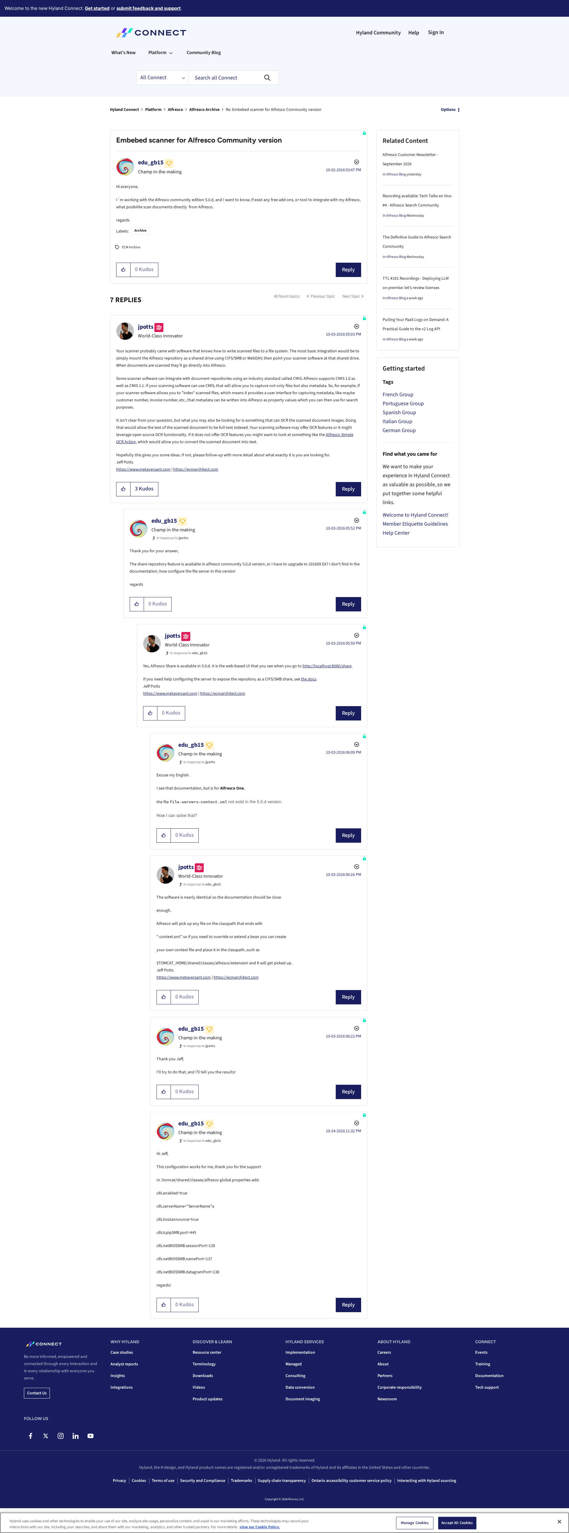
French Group (398, 394)
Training (482, 1364)
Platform (153, 110)
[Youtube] (90, 1436)
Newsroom (387, 1399)
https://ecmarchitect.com (195, 469)
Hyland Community (378, 32)
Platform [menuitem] (157, 52)
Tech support (487, 1387)
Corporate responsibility (400, 1387)
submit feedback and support (148, 8)
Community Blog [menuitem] (204, 52)
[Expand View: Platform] (171, 52)
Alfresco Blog (396, 174)
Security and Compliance (202, 1481)
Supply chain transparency (282, 1481)
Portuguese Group (403, 403)
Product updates (208, 1399)
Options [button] (448, 110)
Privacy (119, 1481)
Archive (140, 230)
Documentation (489, 1376)
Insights (118, 1376)
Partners (385, 1376)
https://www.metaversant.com (143, 469)
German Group (399, 430)
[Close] (559, 1521)
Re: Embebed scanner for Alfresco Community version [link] (273, 110)
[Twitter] (45, 1436)
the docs (308, 679)
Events (481, 1352)
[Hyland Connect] (151, 33)
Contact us (37, 1393)
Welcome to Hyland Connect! (415, 515)
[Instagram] (60, 1436)
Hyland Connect (124, 110)
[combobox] (233, 78)
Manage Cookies (415, 1523)
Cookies (139, 1481)
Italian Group (397, 421)
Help (413, 32)
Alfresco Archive (204, 110)
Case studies (122, 1352)
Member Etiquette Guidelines (415, 524)
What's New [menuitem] (123, 52)
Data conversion (300, 1387)
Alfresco (175, 110)
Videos (199, 1387)
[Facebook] (30, 1436)
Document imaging (303, 1399)
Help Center (396, 533)
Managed (294, 1364)
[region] (284, 1522)
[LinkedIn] (75, 1436)
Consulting (295, 1376)
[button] (123, 270)
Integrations (122, 1387)
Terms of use (163, 1481)
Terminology (204, 1364)
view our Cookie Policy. (260, 1526)
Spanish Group (399, 412)
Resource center (207, 1352)
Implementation (300, 1352)
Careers (384, 1352)
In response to (172, 538)
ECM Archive (131, 247)
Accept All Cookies (457, 1523)
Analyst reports (124, 1364)
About (383, 1364)
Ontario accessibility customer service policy (352, 1481)
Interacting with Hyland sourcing (426, 1481)
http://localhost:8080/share (327, 666)
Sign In (436, 32)
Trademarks (241, 1481)
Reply (348, 269)
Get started (97, 8)
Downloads (203, 1376)
